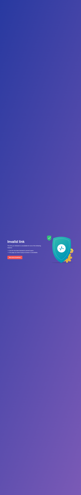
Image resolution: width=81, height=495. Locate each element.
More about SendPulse (15, 257)
